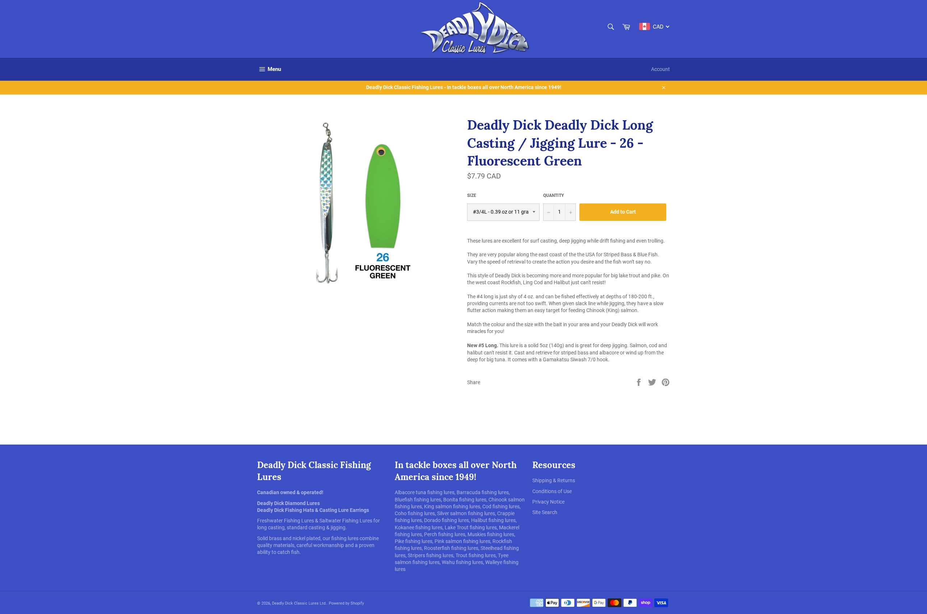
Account (660, 69)
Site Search (544, 512)
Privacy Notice (548, 502)
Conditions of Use (552, 491)
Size (471, 195)
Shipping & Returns (553, 480)
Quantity (553, 195)
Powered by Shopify (346, 603)
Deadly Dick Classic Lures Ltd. (299, 603)
